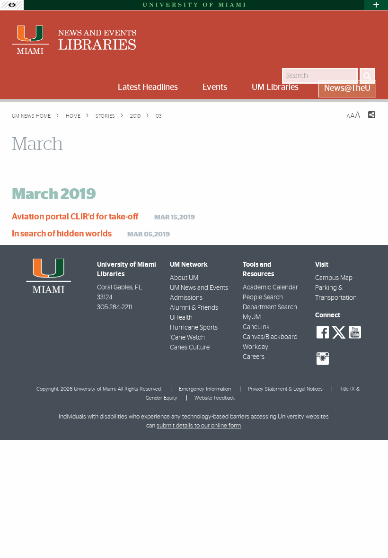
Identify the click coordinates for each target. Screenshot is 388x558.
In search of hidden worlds (62, 234)
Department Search (270, 307)
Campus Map (334, 278)
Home (72, 116)
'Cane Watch (187, 337)
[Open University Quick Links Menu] (376, 5)
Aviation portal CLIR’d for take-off (75, 217)
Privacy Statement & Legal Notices (285, 389)
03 (157, 116)
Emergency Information (205, 389)
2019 (135, 116)
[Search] (367, 76)
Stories (104, 116)
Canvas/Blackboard (270, 337)
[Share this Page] (365, 120)
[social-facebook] (323, 332)
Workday (255, 347)
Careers (254, 357)
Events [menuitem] (215, 87)
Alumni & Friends (194, 308)
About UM (184, 278)
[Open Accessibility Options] (12, 5)
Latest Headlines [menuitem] (148, 87)
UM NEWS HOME (31, 116)
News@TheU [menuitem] (347, 88)
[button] (367, 532)
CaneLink (256, 327)
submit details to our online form (199, 426)
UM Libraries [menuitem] (275, 87)
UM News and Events (199, 288)
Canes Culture (190, 347)
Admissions (186, 298)
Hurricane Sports (194, 327)
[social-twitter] (338, 331)
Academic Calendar (270, 287)
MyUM (252, 317)
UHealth (181, 317)
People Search (263, 297)
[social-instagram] (323, 358)
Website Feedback (214, 398)
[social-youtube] (355, 332)
